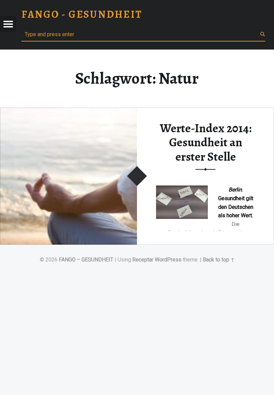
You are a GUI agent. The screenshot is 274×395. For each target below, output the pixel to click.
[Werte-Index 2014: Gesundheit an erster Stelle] (68, 111)
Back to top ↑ (219, 259)
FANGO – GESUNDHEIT (86, 259)
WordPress (168, 259)
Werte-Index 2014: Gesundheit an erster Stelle (206, 142)
